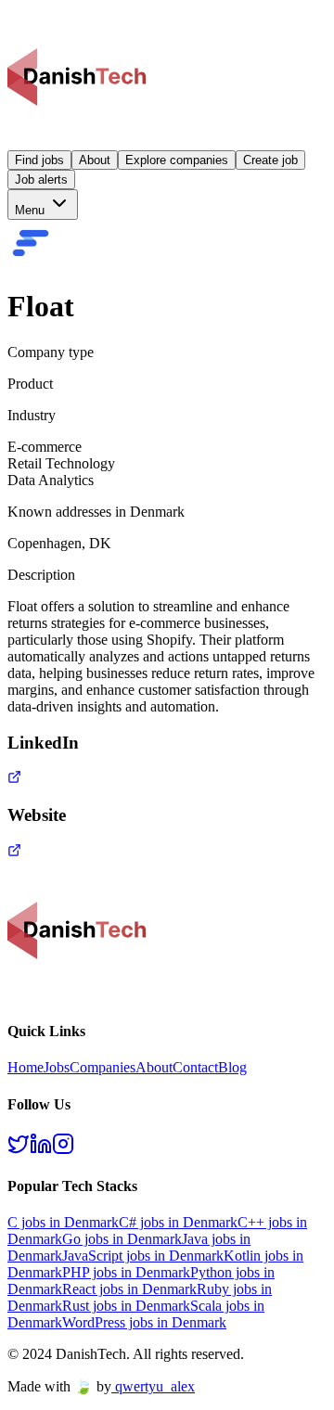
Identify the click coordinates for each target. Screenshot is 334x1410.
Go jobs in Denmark (122, 1239)
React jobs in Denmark (129, 1289)
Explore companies (176, 160)
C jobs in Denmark (63, 1222)
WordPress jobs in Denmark (144, 1322)
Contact (195, 1067)
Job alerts (41, 179)
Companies (102, 1067)
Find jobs (39, 160)
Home (25, 1067)
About (94, 160)
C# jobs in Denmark (178, 1222)
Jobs (57, 1067)
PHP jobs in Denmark (126, 1272)
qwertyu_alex (155, 1386)
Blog (232, 1067)
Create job (270, 160)
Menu (31, 210)
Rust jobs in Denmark (126, 1306)
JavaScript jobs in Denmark (143, 1255)
